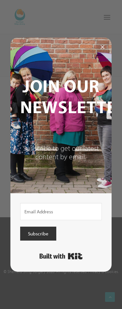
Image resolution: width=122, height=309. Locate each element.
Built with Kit (61, 256)
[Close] (102, 46)
